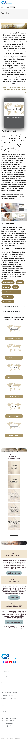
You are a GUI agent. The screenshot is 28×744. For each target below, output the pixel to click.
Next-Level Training (20, 92)
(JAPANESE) (14, 416)
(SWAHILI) (14, 435)
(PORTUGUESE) (14, 377)
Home (2, 14)
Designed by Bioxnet (15, 738)
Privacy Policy (4, 738)
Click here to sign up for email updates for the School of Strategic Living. (14, 627)
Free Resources (7, 92)
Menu (13, 7)
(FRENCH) (14, 358)
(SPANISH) (14, 396)
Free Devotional (19, 89)
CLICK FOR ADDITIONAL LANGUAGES (11, 306)
